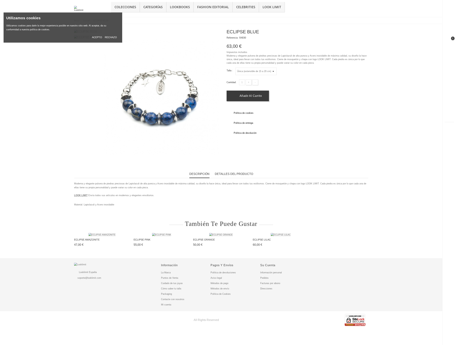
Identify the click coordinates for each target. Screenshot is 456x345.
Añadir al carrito (250, 95)
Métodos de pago (219, 283)
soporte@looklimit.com (89, 278)
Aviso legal (216, 278)
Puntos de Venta (169, 278)
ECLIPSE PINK (142, 239)
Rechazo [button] (111, 37)
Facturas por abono (270, 283)
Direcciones (266, 288)
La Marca (166, 272)
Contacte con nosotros (172, 299)
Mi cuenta (166, 304)
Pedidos (264, 278)
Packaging (166, 294)
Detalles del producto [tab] (234, 173)
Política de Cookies (221, 294)
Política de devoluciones (223, 272)
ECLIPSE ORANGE (204, 239)
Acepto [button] (97, 37)
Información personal (271, 272)
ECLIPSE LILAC (262, 239)
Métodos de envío (220, 288)
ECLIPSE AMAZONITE (87, 239)
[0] (449, 41)
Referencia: (232, 37)
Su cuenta (267, 265)
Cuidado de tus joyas (172, 283)
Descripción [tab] (199, 173)
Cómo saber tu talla (171, 288)
